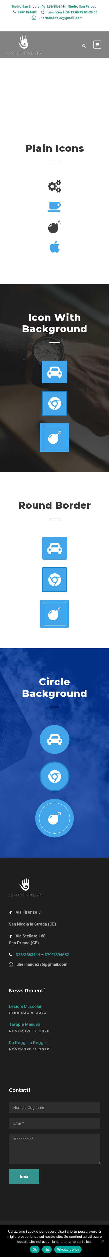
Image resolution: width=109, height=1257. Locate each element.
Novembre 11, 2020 (29, 1031)
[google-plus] (45, 24)
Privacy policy (68, 1249)
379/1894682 (57, 954)
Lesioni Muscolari (26, 1006)
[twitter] (63, 24)
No (47, 1249)
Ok (34, 1249)
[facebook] (35, 24)
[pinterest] (54, 24)
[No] (102, 1241)
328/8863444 (28, 954)
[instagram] (73, 24)
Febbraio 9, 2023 (27, 1013)
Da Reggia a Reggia (28, 1042)
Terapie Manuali (24, 1024)
